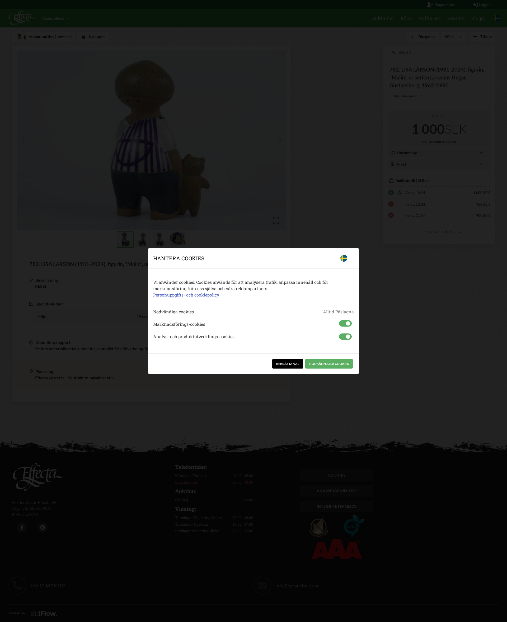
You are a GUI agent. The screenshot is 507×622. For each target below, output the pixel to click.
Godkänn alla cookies (329, 364)
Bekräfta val (287, 364)
